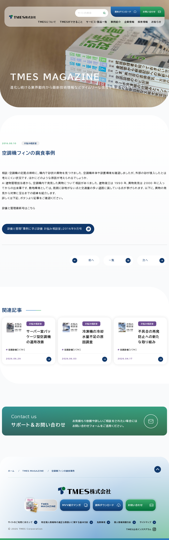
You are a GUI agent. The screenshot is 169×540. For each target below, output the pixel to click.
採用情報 (143, 22)
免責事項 (101, 522)
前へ (91, 260)
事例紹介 (116, 22)
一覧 (112, 260)
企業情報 (129, 22)
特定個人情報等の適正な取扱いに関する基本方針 (64, 522)
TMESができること (71, 22)
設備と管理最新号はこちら (18, 208)
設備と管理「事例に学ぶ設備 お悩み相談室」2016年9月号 (44, 228)
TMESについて (47, 22)
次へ (145, 260)
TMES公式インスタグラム (138, 529)
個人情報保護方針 (122, 522)
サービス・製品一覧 (96, 22)
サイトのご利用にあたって (20, 522)
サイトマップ (145, 522)
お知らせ (156, 22)
